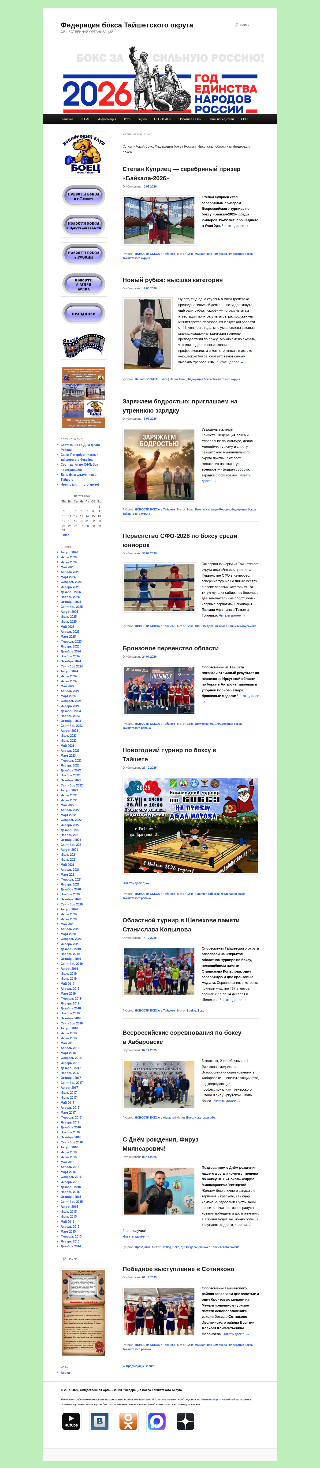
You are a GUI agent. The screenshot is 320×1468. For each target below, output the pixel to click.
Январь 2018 (70, 1063)
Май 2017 (67, 1102)
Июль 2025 (69, 616)
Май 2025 (67, 626)
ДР (183, 1247)
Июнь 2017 (69, 1097)
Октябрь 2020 (71, 899)
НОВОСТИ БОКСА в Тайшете (155, 254)
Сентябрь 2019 (72, 963)
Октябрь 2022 (71, 780)
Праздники (142, 1247)
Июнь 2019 (69, 978)
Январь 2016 (70, 1182)
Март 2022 (68, 815)
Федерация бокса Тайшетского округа (127, 24)
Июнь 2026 (69, 562)
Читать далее (235, 225)
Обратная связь (190, 119)
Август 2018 (69, 1028)
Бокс (190, 254)
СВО (244, 119)
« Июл (65, 535)
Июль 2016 (69, 1152)
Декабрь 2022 (71, 770)
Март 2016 (68, 1171)
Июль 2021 (69, 854)
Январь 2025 (70, 646)
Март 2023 (68, 755)
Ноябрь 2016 (70, 1132)
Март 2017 (68, 1112)
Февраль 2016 (71, 1176)
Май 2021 (67, 864)
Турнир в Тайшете (207, 894)
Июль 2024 (69, 676)
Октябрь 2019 (71, 958)
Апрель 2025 (70, 631)
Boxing (191, 1010)
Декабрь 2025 (71, 592)
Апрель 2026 (70, 572)
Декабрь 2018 (71, 1008)
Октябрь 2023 (71, 720)
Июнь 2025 (69, 621)
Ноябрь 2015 (70, 1191)
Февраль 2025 (71, 641)
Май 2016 (67, 1162)
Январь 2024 (70, 706)
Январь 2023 (70, 765)
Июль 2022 (69, 795)
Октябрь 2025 (71, 601)
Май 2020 (67, 924)
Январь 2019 (70, 1003)
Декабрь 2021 (71, 830)
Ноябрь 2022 (70, 775)
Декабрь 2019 (71, 949)
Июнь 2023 (69, 740)
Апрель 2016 (70, 1167)
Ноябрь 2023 (70, 715)
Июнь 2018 (69, 1038)
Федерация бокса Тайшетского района (229, 626)
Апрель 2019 (70, 988)
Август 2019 (69, 968)
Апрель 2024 (70, 691)
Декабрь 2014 (71, 1246)
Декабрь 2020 (71, 889)
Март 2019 (68, 993)
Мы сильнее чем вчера (211, 254)
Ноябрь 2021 (70, 834)
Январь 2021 (70, 884)
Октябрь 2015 (71, 1196)
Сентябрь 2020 (72, 904)
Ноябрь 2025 (70, 596)
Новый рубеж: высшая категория (173, 279)
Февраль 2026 (71, 581)
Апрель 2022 (70, 810)
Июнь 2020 (69, 919)
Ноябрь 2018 (70, 1013)
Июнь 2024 (69, 681)
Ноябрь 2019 (70, 953)
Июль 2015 (69, 1211)
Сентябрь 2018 (72, 1023)
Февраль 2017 (71, 1117)
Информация (107, 119)
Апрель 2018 (70, 1048)
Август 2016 (69, 1147)
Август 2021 (69, 849)
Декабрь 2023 (71, 711)
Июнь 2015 (69, 1216)
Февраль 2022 (71, 819)
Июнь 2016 (69, 1157)
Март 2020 (68, 933)
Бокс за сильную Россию (212, 509)
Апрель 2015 (70, 1226)
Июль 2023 (69, 735)
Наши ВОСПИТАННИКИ (151, 379)
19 (75, 521)
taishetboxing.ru (211, 1399)
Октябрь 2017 (71, 1077)
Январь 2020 (70, 944)
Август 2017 (69, 1087)
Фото (126, 119)
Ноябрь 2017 (70, 1072)
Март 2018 (68, 1052)
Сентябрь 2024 (72, 666)
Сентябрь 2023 (72, 725)
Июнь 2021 (69, 859)
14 (87, 516)
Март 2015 (68, 1231)
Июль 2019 (69, 973)
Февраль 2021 (71, 879)
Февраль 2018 (71, 1057)
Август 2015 (69, 1206)
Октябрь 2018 (71, 1018)
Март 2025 (68, 636)
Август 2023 (69, 730)
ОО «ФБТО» (162, 119)
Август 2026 (69, 552)
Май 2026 (67, 567)
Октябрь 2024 (71, 661)
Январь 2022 (70, 825)
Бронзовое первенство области (171, 648)
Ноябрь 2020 (70, 894)
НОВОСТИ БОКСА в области (155, 1117)
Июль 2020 (69, 914)
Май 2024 (67, 686)
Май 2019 (67, 983)
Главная (67, 119)
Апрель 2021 (70, 869)
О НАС (85, 119)
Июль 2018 (69, 1033)
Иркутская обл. (205, 723)
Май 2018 (67, 1043)
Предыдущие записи (139, 1366)
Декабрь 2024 (71, 651)
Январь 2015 (70, 1241)
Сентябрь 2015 (72, 1201)
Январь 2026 (70, 587)
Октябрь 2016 (71, 1137)
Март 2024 (68, 696)
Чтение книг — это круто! (80, 484)
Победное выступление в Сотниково (178, 1268)
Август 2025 (69, 611)
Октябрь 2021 (71, 839)
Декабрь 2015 (71, 1186)
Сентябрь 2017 (72, 1082)
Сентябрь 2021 (72, 844)
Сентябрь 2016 (72, 1142)
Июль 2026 (69, 557)
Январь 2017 (70, 1122)
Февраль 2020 (71, 938)
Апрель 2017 (70, 1107)
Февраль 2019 (71, 998)
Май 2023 (67, 745)
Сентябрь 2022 (72, 785)
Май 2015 (67, 1221)
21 (87, 521)
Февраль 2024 (71, 700)
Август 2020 (69, 909)
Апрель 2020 (70, 929)
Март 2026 (68, 577)
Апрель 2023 (70, 750)
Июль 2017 (69, 1092)
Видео (142, 119)
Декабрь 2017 (71, 1068)
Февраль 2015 (71, 1236)
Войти (65, 1372)
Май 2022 (67, 805)
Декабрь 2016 (71, 1127)
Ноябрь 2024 (70, 656)
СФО (198, 626)
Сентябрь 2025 (72, 606)
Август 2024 (69, 671)
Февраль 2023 (71, 760)
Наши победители (221, 119)
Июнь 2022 (69, 800)
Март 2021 (68, 874)
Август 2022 (69, 790)
